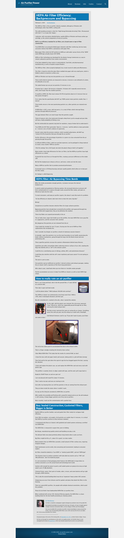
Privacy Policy (62, 533)
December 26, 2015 (66, 517)
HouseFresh (52, 520)
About (70, 4)
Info (84, 4)
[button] (104, 4)
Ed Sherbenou (51, 22)
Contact (99, 4)
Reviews (77, 4)
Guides (91, 4)
